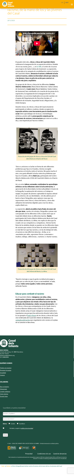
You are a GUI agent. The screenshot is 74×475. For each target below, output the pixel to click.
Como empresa (4, 394)
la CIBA (39, 67)
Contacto (2, 375)
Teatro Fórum (31, 315)
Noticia (9, 466)
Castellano (22, 424)
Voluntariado (3, 389)
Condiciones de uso (44, 454)
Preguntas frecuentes (5, 370)
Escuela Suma (4, 396)
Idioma (5, 424)
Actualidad (3, 373)
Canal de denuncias (60, 454)
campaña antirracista (23, 320)
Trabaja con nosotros (5, 368)
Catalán (13, 424)
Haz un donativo (4, 386)
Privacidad (28, 454)
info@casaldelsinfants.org (7, 355)
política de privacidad (27, 428)
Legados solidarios (5, 391)
